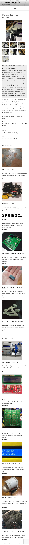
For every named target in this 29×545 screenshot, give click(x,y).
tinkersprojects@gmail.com (17, 95)
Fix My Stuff (12, 85)
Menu (15, 8)
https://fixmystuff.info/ (9, 68)
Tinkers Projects (11, 2)
